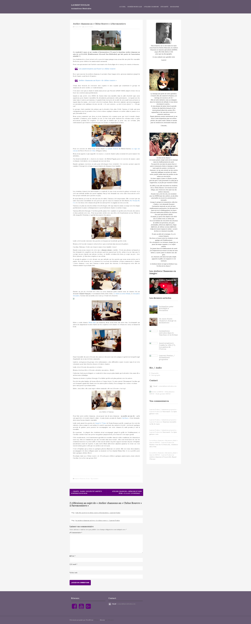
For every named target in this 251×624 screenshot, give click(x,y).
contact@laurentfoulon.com (167, 386)
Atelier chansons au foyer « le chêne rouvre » (97, 80)
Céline (93, 151)
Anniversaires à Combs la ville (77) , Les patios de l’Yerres (167, 346)
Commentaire (76, 532)
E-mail (74, 564)
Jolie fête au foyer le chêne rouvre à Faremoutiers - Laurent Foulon (97, 513)
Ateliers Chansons (151, 7)
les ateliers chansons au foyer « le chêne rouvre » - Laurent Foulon (97, 520)
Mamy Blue (92, 322)
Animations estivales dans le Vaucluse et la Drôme (168, 333)
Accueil (122, 7)
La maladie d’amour (111, 149)
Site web (74, 573)
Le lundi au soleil (119, 294)
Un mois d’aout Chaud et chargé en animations (167, 321)
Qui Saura (125, 418)
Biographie (174, 7)
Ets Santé (164, 7)
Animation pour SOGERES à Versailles (166, 308)
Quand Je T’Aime (100, 423)
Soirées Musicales (135, 7)
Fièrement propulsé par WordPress (81, 620)
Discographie (155, 375)
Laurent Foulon (80, 5)
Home (88, 478)
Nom (73, 556)
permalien (95, 478)
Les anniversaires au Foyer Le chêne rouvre (97, 69)
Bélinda (128, 294)
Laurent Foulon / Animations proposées (167, 357)
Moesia (102, 620)
